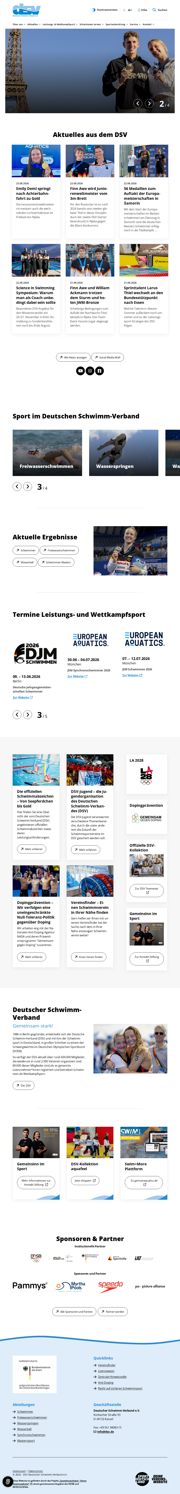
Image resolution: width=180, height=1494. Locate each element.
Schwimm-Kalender (69, 103)
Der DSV (26, 1085)
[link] (36, 192)
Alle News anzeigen (75, 357)
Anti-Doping (106, 1383)
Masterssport (26, 1441)
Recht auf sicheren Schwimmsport (120, 1388)
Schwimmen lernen (90, 24)
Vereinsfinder (107, 1365)
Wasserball (32, 466)
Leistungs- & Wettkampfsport (59, 24)
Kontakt (147, 24)
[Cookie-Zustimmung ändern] (8, 1481)
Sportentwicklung (115, 24)
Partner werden (115, 1311)
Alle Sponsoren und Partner (76, 1311)
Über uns (18, 24)
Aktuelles (32, 24)
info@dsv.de (105, 1432)
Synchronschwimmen (121, 466)
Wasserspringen (27, 1423)
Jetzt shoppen (83, 1180)
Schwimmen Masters (58, 562)
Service (134, 24)
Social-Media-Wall (109, 357)
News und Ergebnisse (31, 103)
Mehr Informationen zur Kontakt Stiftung (36, 1182)
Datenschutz (35, 1471)
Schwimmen (28, 550)
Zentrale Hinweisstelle (112, 1377)
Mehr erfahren (34, 849)
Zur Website (76, 675)
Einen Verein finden (91, 957)
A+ (130, 10)
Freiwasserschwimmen (61, 550)
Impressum (19, 1471)
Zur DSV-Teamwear (146, 888)
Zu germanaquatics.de (144, 1180)
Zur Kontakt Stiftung (147, 957)
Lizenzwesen (106, 1371)
